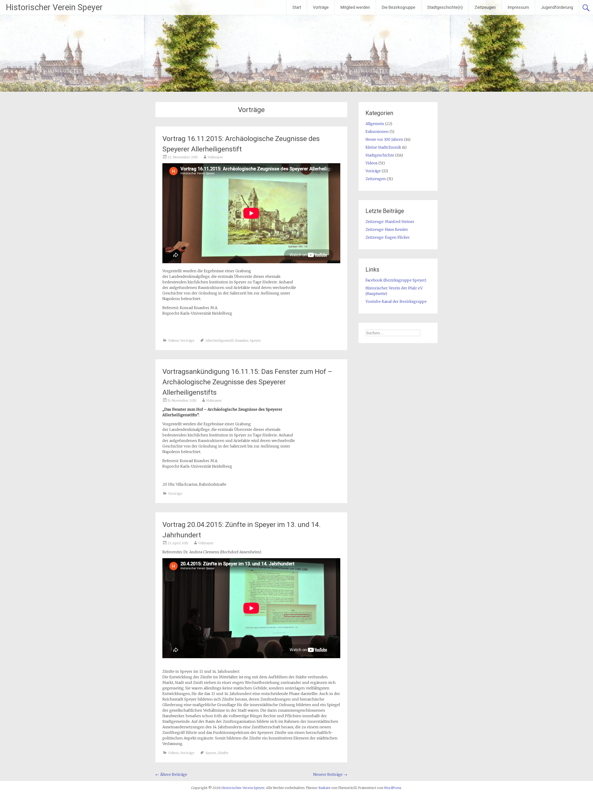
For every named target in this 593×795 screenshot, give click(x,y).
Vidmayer (215, 157)
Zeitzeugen (485, 7)
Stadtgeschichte (380, 155)
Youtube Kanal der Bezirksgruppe (396, 301)
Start (296, 7)
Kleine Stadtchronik (383, 147)
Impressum (518, 7)
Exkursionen (377, 131)
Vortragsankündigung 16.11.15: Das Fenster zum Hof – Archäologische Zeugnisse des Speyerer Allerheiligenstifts (247, 381)
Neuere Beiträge (330, 774)
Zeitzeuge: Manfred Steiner (390, 221)
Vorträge (321, 7)
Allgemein (375, 123)
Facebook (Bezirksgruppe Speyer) (396, 280)
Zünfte (223, 753)
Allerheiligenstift (219, 340)
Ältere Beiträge (171, 774)
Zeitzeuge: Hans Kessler (387, 229)
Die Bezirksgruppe (398, 7)
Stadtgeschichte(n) (445, 7)
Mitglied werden (355, 7)
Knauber (242, 340)
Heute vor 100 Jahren (384, 139)
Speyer (255, 340)
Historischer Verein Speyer (54, 7)
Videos (173, 340)
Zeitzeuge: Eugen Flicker (388, 237)
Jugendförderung (557, 7)
